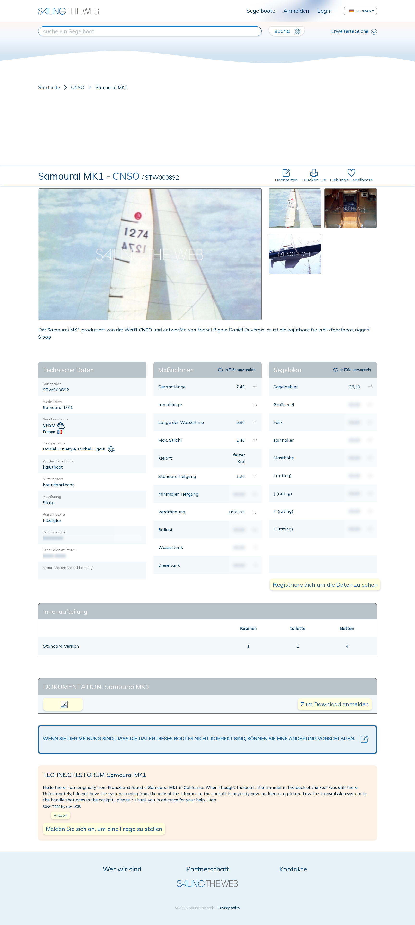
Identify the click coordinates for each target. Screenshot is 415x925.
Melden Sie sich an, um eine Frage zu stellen (104, 828)
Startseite (49, 87)
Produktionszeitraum (59, 550)
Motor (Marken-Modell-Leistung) (68, 567)
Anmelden (296, 10)
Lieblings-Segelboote (351, 180)
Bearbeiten (286, 180)
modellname (52, 401)
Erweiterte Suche (349, 31)
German (363, 11)
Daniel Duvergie (59, 449)
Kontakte (293, 869)
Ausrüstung (52, 496)
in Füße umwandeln (240, 369)
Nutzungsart (53, 479)
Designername (54, 443)
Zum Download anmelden (335, 704)
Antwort (60, 815)
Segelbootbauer (55, 419)
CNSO (77, 87)
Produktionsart (55, 532)
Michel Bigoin (91, 449)
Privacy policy (229, 908)
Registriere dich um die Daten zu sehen (325, 584)
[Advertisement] (207, 130)
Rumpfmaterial (54, 514)
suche (282, 30)
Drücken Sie (314, 180)
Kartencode (52, 384)
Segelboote (261, 10)
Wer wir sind (122, 869)
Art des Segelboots (58, 461)
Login (324, 10)
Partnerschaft (207, 869)
